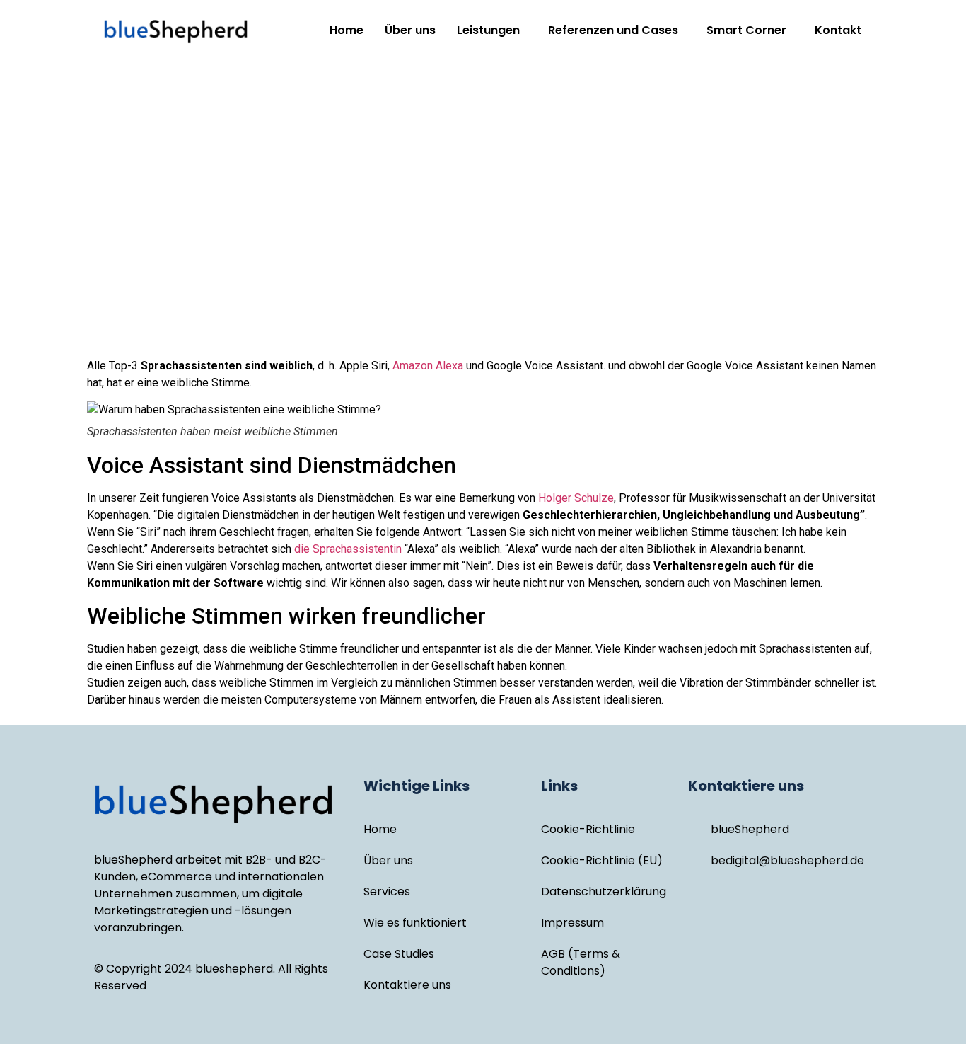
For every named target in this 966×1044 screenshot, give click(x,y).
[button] (491, 30)
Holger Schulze (576, 498)
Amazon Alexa (427, 365)
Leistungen (488, 30)
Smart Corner (746, 30)
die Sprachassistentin (348, 549)
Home (346, 30)
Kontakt (838, 30)
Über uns (410, 30)
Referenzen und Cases (613, 30)
